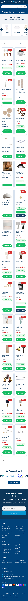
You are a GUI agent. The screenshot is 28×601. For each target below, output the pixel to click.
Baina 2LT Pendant (20, 436)
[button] (25, 2)
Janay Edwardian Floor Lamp (20, 356)
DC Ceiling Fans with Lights (7, 546)
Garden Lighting (19, 528)
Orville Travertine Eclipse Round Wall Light (7, 120)
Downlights (4, 535)
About (4, 557)
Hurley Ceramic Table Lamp (20, 326)
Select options (7, 73)
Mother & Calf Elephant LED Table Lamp (20, 263)
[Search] (25, 6)
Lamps (3, 537)
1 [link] (3, 460)
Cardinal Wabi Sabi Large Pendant (7, 201)
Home (5, 19)
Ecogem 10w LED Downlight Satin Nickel (20, 174)
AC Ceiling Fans (5, 552)
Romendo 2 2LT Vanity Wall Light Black (20, 294)
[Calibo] (8, 476)
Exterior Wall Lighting (20, 531)
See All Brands (14, 482)
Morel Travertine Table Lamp (6, 326)
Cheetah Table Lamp (6, 409)
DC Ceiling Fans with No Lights (7, 549)
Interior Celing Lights (7, 533)
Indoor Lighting (5, 526)
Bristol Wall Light (20, 118)
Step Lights (17, 535)
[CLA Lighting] (18, 476)
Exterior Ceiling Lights (20, 533)
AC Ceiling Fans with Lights (20, 544)
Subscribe (14, 513)
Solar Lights (17, 537)
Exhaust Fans (18, 553)
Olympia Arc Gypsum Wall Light (7, 232)
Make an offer (21, 215)
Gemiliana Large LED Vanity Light (20, 385)
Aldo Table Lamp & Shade (20, 232)
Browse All (11, 19)
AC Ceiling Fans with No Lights (20, 547)
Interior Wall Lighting (7, 531)
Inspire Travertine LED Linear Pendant (7, 148)
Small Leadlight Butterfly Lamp (6, 385)
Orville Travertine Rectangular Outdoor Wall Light (20, 91)
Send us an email (8, 574)
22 (20, 460)
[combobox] (14, 6)
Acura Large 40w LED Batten (20, 148)
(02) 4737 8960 (17, 1)
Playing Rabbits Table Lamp (19, 409)
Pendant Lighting (6, 528)
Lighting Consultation (7, 562)
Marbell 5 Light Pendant (6, 436)
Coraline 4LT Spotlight (5, 293)
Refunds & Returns (19, 560)
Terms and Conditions (20, 562)
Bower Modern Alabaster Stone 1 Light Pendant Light (7, 174)
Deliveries (4, 565)
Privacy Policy (18, 565)
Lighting (4, 523)
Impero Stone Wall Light (7, 356)
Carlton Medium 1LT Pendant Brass (20, 201)
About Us (4, 560)
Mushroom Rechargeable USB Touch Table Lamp (7, 60)
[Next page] (24, 460)
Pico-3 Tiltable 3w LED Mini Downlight (20, 59)
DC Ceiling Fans (6, 544)
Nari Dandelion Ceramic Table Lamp (6, 263)
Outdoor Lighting (19, 526)
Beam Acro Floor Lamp (6, 90)
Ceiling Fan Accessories (18, 550)
